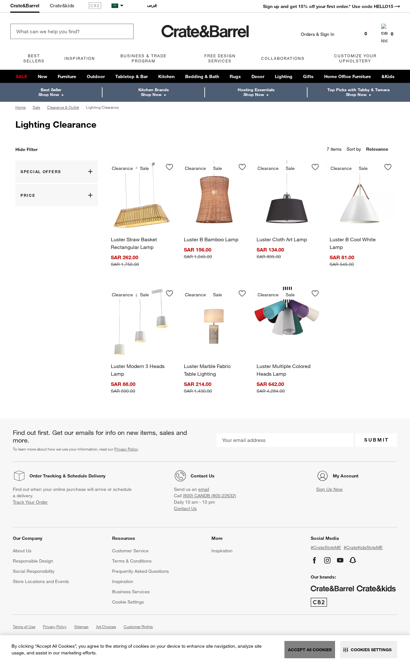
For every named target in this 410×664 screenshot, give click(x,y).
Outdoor (96, 76)
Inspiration (122, 581)
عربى (152, 5)
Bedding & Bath (202, 76)
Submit (376, 440)
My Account (345, 476)
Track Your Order (30, 502)
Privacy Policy (126, 449)
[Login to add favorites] (169, 167)
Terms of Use (24, 626)
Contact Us (203, 476)
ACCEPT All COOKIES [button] (310, 649)
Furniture (67, 76)
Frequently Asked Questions (140, 571)
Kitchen (166, 76)
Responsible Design (33, 561)
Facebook (314, 560)
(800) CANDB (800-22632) (209, 496)
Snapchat (353, 560)
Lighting (283, 76)
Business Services (131, 592)
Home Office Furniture (347, 76)
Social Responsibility (33, 571)
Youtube (340, 560)
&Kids (388, 76)
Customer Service (130, 551)
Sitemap (81, 626)
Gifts (308, 76)
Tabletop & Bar (131, 76)
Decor (257, 76)
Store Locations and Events (41, 581)
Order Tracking (45, 476)
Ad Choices (106, 626)
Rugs (235, 76)
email (203, 489)
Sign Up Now (329, 489)
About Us (22, 551)
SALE (21, 76)
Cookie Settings (128, 602)
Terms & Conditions (132, 561)
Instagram (327, 560)
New (42, 76)
